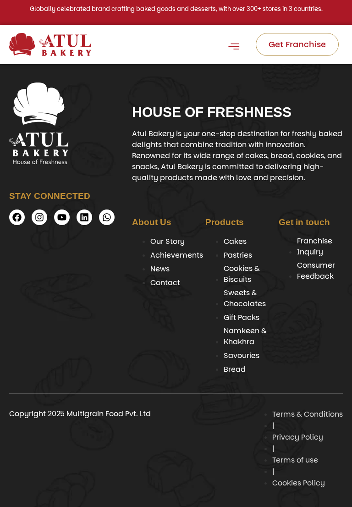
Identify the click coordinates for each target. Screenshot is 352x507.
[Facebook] (17, 217)
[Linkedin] (84, 217)
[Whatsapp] (107, 217)
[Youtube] (62, 217)
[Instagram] (39, 217)
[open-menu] (233, 48)
